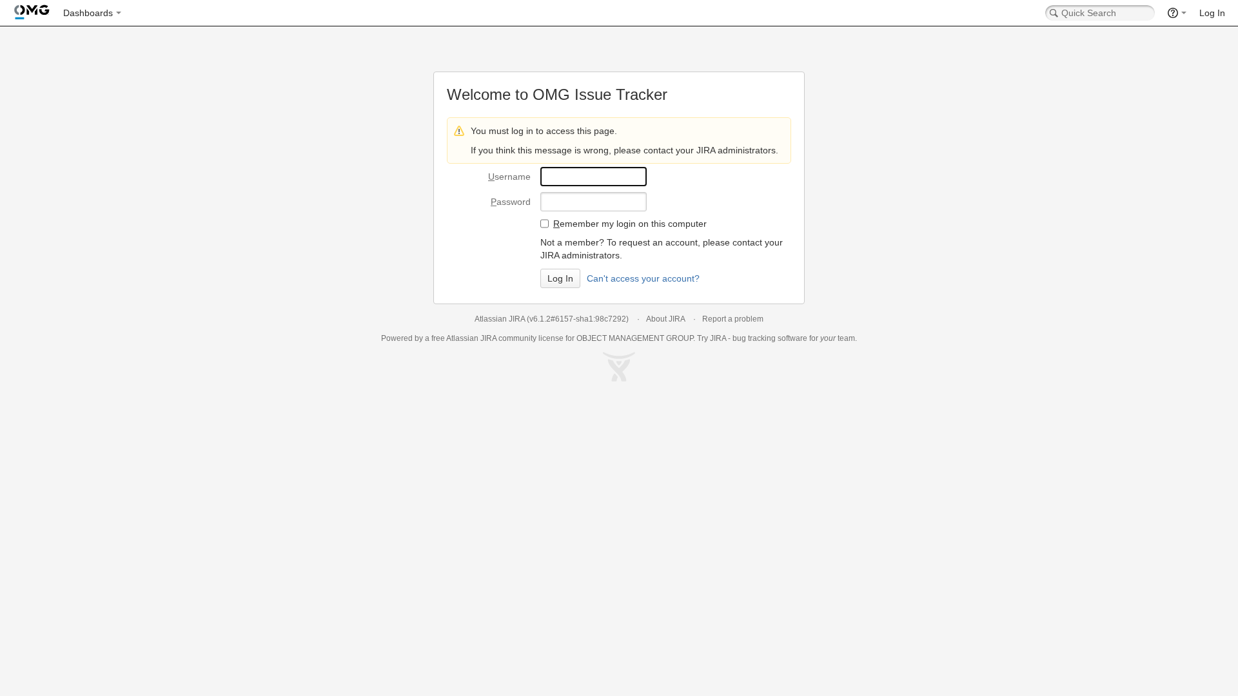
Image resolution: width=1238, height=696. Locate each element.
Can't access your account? (643, 278)
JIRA (488, 338)
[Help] (1177, 13)
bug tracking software (769, 338)
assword (511, 202)
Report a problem (732, 319)
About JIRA (665, 319)
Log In (1212, 13)
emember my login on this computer (630, 223)
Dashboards (88, 13)
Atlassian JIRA (500, 319)
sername (509, 176)
